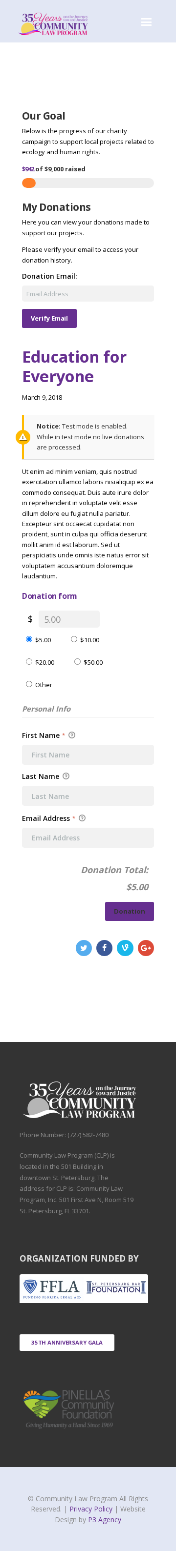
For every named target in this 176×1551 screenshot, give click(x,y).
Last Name (41, 776)
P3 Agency (104, 1519)
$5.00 (43, 639)
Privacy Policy (91, 1508)
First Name (43, 735)
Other (43, 684)
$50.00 (93, 662)
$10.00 (89, 639)
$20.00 (44, 662)
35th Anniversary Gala (67, 1342)
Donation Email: (49, 276)
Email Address (48, 818)
